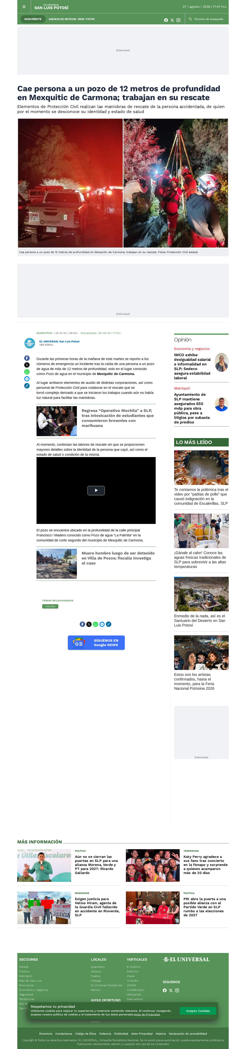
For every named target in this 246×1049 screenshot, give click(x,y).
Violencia (105, 1033)
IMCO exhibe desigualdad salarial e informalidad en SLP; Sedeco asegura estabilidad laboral (192, 366)
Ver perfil (46, 344)
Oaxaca (96, 971)
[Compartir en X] (27, 365)
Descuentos (135, 999)
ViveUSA (132, 980)
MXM (81, 19)
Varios (95, 1021)
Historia (161, 1033)
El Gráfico (133, 966)
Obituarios (134, 994)
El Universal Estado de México (106, 987)
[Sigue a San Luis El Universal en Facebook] (167, 20)
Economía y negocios (191, 349)
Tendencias (27, 999)
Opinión (182, 339)
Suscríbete (33, 19)
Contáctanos (63, 1033)
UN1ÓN (131, 985)
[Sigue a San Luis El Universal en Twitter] (173, 20)
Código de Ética (85, 1033)
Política (24, 971)
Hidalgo (96, 980)
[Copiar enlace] (27, 385)
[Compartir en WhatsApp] (27, 372)
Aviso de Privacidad (147, 1014)
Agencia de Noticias (62, 19)
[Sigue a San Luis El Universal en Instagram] (179, 20)
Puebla (95, 976)
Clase (131, 976)
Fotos (90, 19)
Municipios (44, 332)
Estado (24, 966)
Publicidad (121, 1033)
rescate (50, 606)
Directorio (45, 1033)
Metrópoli (182, 388)
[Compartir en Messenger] (27, 379)
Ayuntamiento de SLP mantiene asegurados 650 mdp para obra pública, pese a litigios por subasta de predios (192, 408)
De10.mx (132, 971)
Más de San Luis (30, 980)
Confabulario (135, 989)
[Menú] (24, 6)
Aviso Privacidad (142, 1033)
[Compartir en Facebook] (27, 358)
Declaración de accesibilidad (188, 1033)
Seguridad (26, 994)
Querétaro (98, 966)
